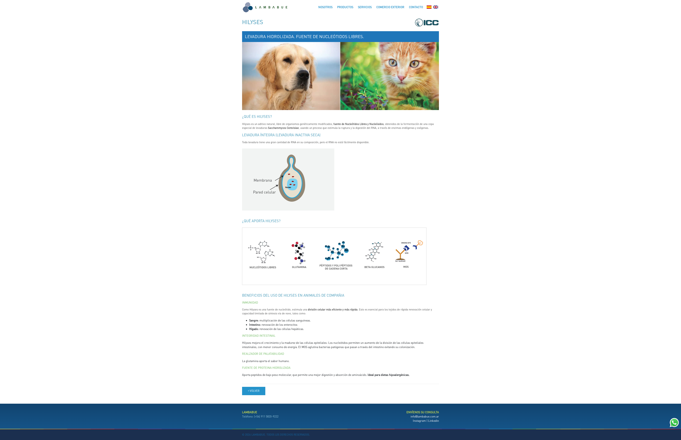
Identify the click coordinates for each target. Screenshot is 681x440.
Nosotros (325, 7)
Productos (345, 7)
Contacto (416, 7)
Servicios (365, 7)
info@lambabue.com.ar (425, 416)
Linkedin (433, 420)
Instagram (419, 420)
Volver (254, 391)
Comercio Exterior (390, 7)
